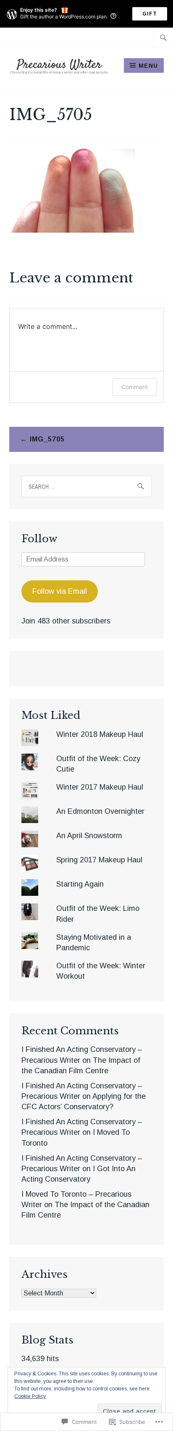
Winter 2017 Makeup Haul (99, 787)
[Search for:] (163, 37)
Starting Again (80, 884)
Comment (134, 386)
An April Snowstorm (89, 835)
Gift (149, 14)
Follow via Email (59, 591)
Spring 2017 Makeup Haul (99, 860)
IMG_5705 (47, 439)
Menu (148, 65)
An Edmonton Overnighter (100, 811)
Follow (39, 539)
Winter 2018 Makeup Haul (99, 734)
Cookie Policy (30, 1396)
